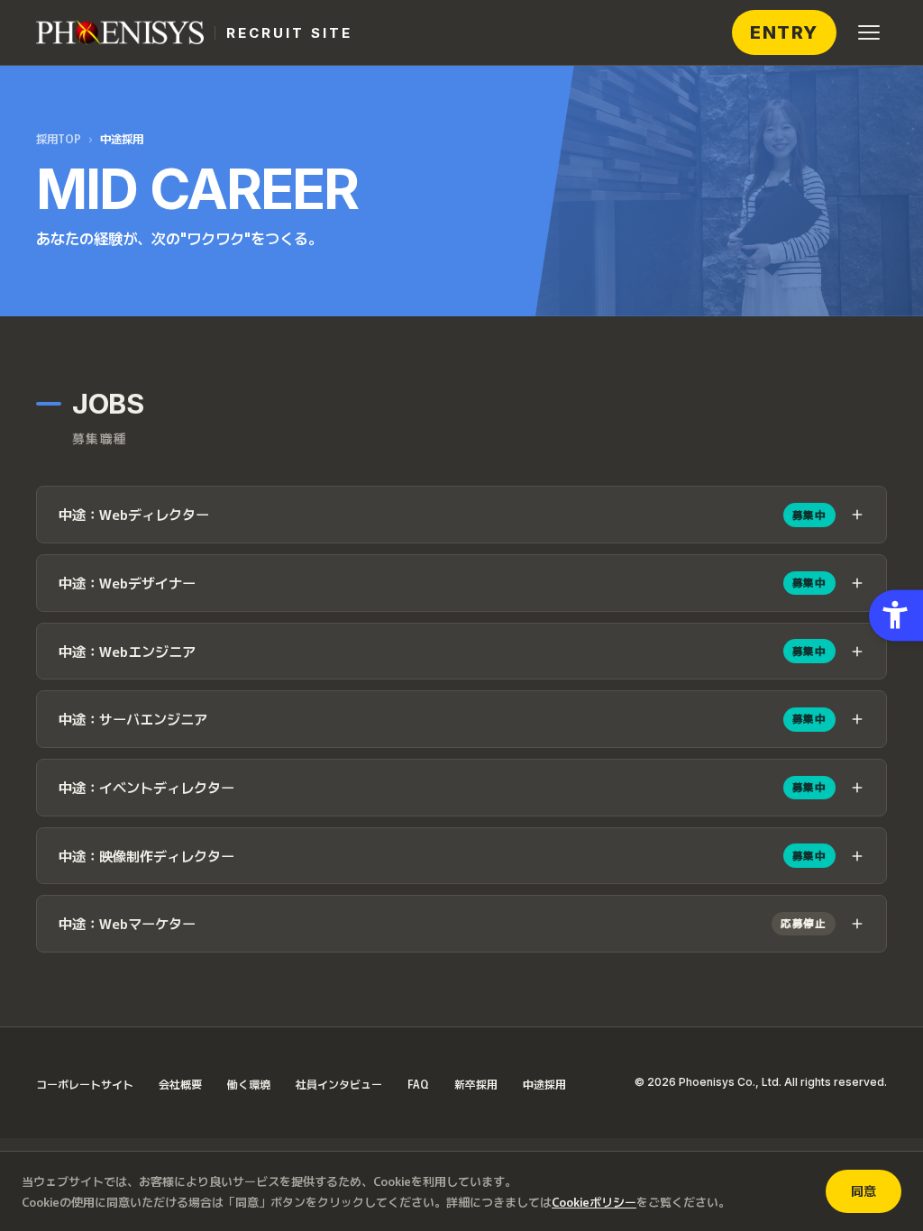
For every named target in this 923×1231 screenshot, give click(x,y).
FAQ (418, 1083)
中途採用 (544, 1083)
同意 (863, 1190)
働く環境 (248, 1083)
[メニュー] (869, 32)
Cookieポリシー (594, 1201)
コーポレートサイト (84, 1083)
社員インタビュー (339, 1083)
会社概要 (180, 1083)
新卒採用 (476, 1083)
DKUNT (786, 32)
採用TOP (58, 139)
